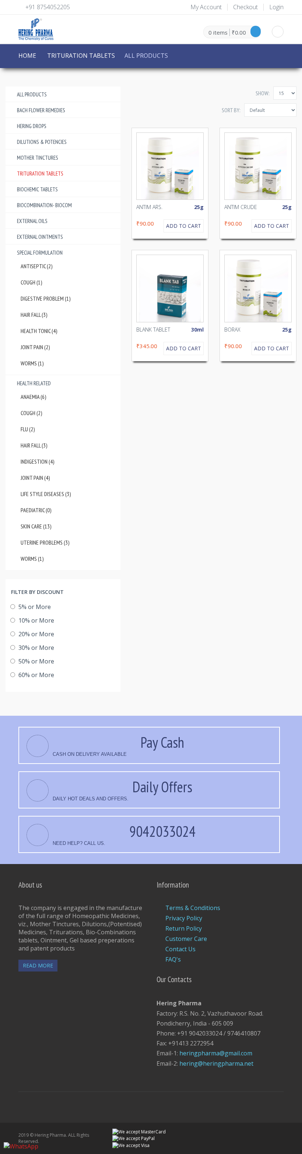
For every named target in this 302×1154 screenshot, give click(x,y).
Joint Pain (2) (35, 347)
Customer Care (186, 939)
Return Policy (183, 928)
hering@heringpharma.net (216, 1063)
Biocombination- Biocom (44, 205)
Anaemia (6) (33, 396)
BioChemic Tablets (37, 189)
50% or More (35, 661)
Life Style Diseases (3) (46, 494)
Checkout (245, 7)
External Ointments (40, 236)
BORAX (232, 329)
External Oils (32, 220)
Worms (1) (32, 363)
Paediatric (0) (36, 510)
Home (27, 56)
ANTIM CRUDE (240, 206)
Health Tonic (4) (39, 330)
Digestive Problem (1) (46, 298)
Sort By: (231, 110)
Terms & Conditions (192, 908)
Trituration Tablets (81, 56)
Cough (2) (31, 413)
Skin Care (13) (36, 526)
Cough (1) (31, 282)
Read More (38, 965)
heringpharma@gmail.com (215, 1053)
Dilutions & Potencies (42, 141)
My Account (206, 7)
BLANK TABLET (153, 329)
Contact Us (180, 949)
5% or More (34, 607)
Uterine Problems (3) (45, 542)
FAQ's (173, 959)
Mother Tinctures (37, 157)
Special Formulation (40, 252)
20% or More (35, 634)
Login (276, 7)
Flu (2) (28, 429)
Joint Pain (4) (35, 477)
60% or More (35, 675)
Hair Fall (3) (34, 314)
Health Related (34, 383)
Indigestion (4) (38, 461)
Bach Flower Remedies (41, 110)
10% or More (35, 620)
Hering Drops (31, 126)
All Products (32, 94)
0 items (218, 32)
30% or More (35, 648)
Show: (263, 93)
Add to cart (183, 225)
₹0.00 (239, 32)
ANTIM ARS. (149, 206)
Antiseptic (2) (37, 266)
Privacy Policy (183, 918)
